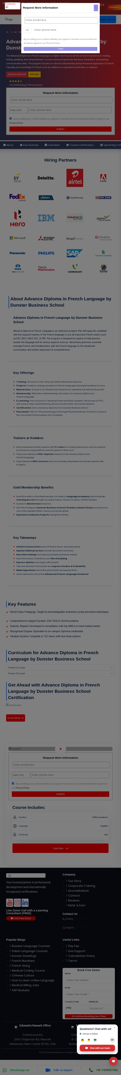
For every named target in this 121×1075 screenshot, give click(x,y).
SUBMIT (60, 49)
